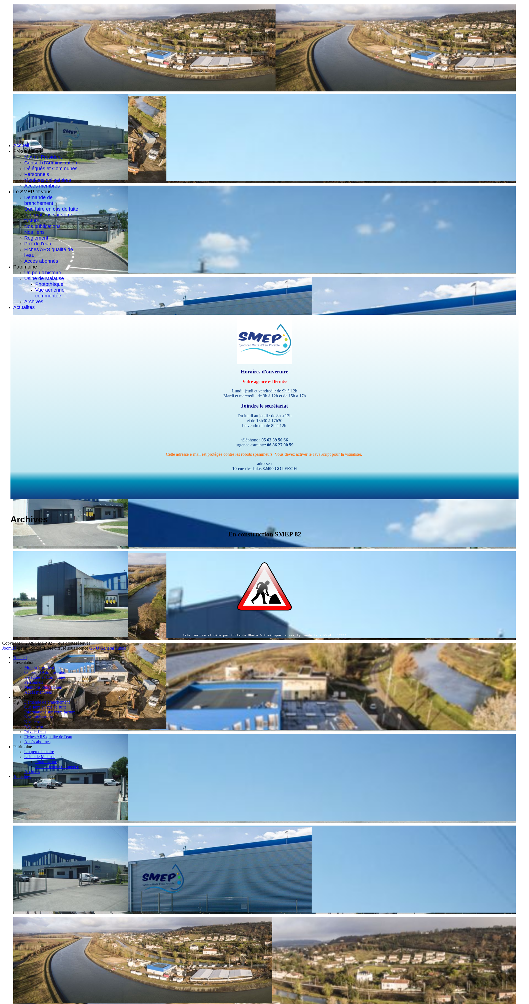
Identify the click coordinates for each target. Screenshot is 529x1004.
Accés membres (42, 186)
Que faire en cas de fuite (51, 209)
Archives (33, 301)
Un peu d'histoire (42, 272)
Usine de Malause (44, 278)
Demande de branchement (38, 200)
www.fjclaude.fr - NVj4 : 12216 (318, 635)
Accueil (21, 145)
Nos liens (34, 232)
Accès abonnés (41, 261)
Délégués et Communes (50, 168)
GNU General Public (107, 648)
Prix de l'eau (37, 243)
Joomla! (9, 648)
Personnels (36, 174)
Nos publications (42, 226)
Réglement (36, 238)
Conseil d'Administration (50, 162)
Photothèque (49, 284)
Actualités (24, 307)
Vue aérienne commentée (49, 293)
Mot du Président (43, 157)
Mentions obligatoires (47, 180)
